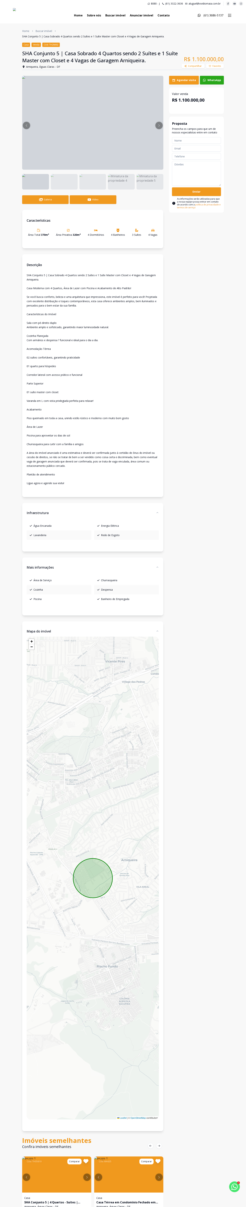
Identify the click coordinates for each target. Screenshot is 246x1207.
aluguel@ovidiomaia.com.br (205, 3)
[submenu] (229, 15)
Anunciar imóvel (141, 15)
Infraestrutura (38, 513)
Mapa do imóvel (39, 631)
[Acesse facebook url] (228, 3)
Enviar (196, 191)
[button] (26, 125)
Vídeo (95, 199)
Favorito (217, 66)
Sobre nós (94, 15)
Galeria (48, 199)
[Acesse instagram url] (241, 3)
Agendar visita (186, 80)
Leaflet (123, 1117)
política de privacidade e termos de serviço (199, 206)
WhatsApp (214, 80)
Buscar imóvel (115, 15)
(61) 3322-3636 (174, 3)
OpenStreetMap (138, 1117)
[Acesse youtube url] (234, 3)
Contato (164, 15)
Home (78, 15)
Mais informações (40, 567)
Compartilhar (195, 66)
